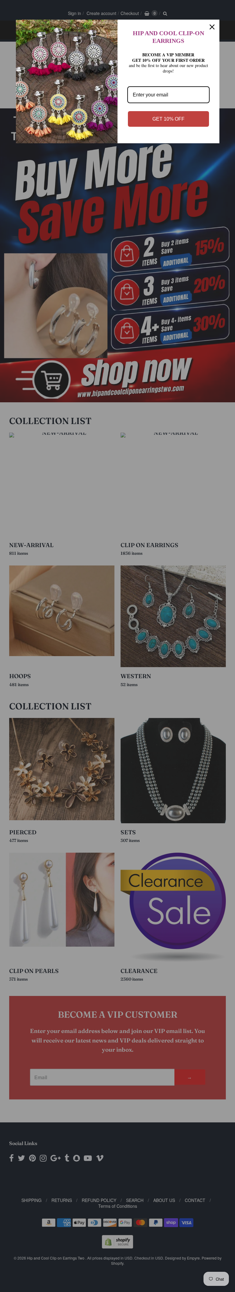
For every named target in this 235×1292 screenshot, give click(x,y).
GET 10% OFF (168, 119)
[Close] (212, 27)
